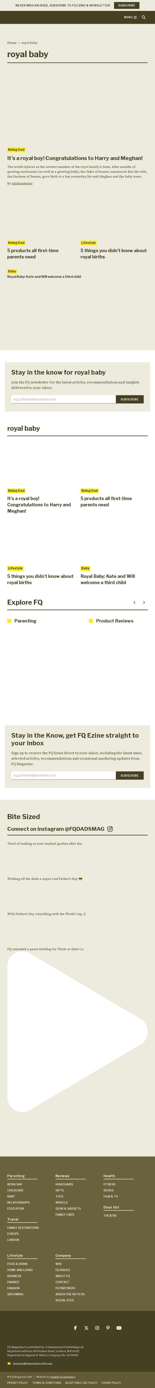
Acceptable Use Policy (81, 1382)
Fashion (13, 1288)
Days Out (111, 1207)
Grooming (15, 1294)
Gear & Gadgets (68, 1208)
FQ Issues (63, 1270)
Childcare (15, 1190)
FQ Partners (65, 1288)
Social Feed (65, 1300)
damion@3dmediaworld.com (32, 1364)
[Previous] (134, 602)
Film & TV (111, 1196)
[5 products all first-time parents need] (40, 214)
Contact (62, 1282)
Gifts (60, 1190)
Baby (12, 271)
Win (58, 1264)
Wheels (62, 1202)
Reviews (62, 1176)
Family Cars (65, 1214)
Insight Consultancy (62, 1377)
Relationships (18, 1202)
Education (15, 1208)
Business (14, 1276)
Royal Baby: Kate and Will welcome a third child (44, 277)
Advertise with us (70, 1294)
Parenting (16, 1176)
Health (109, 1176)
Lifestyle (88, 243)
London (13, 1240)
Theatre (110, 1215)
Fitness (109, 1184)
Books (109, 1190)
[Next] (144, 602)
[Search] (144, 17)
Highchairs (64, 1184)
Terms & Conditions (46, 1382)
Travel (12, 1219)
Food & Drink (17, 1264)
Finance (13, 1282)
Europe (13, 1233)
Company (63, 1255)
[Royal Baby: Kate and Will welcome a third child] (114, 541)
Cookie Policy (111, 1382)
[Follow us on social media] (75, 1328)
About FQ (63, 1276)
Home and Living (19, 1270)
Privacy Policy (17, 1382)
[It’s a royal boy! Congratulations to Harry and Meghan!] (77, 105)
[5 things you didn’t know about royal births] (114, 214)
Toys (59, 1196)
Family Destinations (23, 1227)
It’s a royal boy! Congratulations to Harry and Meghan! (74, 158)
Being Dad (16, 150)
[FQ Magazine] (37, 17)
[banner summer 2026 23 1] (77, 323)
